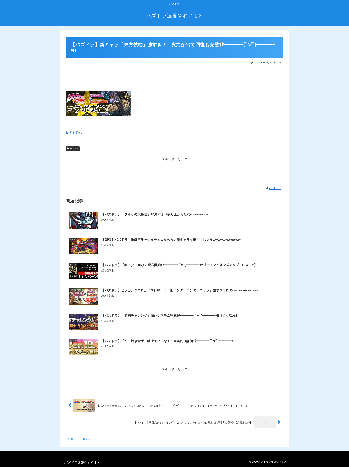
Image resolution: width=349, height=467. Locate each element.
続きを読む (74, 132)
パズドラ (74, 148)
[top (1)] (98, 115)
